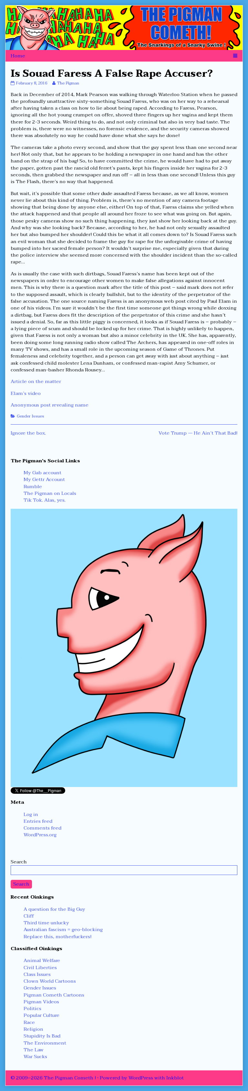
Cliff (29, 916)
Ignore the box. (28, 433)
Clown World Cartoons (50, 981)
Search (19, 862)
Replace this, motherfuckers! (57, 936)
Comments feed (42, 828)
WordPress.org (40, 835)
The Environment (45, 1043)
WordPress (141, 1078)
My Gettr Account (44, 479)
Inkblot (175, 1078)
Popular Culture (41, 1015)
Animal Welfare (42, 960)
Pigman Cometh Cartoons (54, 995)
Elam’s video (26, 393)
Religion (33, 1029)
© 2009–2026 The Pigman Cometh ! (53, 1078)
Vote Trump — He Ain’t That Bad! (198, 433)
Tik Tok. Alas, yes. (45, 500)
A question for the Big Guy (54, 909)
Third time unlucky (46, 923)
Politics (32, 1008)
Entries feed (38, 821)
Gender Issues (30, 416)
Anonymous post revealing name (49, 405)
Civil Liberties (40, 967)
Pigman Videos (41, 1002)
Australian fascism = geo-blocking (63, 929)
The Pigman (68, 83)
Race (29, 1022)
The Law (34, 1050)
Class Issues (37, 974)
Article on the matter (36, 381)
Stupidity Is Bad (42, 1036)
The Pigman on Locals (50, 493)
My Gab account (42, 472)
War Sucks (35, 1056)
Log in (31, 814)
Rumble (33, 486)
